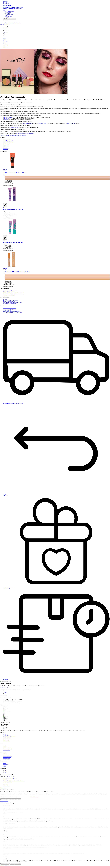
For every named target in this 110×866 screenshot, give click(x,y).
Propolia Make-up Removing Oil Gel (9, 308)
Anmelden (5, 745)
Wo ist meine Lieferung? (7, 749)
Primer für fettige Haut (71, 123)
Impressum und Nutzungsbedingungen (10, 778)
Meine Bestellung (6, 734)
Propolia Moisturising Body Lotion (9, 309)
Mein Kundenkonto (6, 741)
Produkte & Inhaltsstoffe (8, 140)
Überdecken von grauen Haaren (8, 294)
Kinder (5, 147)
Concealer (6, 119)
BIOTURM (5, 299)
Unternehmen (5, 784)
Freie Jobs (4, 766)
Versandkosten (7, 13)
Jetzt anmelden (5, 28)
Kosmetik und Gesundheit (8, 142)
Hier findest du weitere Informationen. (7, 687)
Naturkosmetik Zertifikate (7, 756)
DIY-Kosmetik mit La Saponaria (8, 291)
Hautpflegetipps (6, 139)
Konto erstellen (5, 32)
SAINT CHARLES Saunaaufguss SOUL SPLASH (12, 302)
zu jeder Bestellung (12, 8)
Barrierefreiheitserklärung (7, 781)
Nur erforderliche (17, 863)
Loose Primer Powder (42, 123)
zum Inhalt (5, 2)
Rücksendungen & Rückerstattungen (9, 736)
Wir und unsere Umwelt (7, 757)
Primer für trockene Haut (13, 127)
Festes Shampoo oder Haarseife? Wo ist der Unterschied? (13, 292)
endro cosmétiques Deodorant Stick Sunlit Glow (11, 311)
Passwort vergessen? (6, 747)
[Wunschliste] (4, 34)
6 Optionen (5, 268)
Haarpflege (5, 144)
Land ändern (11, 774)
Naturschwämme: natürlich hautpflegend (10, 290)
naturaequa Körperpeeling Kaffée (9, 301)
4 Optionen (5, 169)
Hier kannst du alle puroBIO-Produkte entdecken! (25, 133)
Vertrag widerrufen (3, 787)
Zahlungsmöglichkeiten (9, 14)
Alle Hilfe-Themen (8, 16)
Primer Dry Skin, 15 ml (13, 209)
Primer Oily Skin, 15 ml (13, 242)
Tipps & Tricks (6, 141)
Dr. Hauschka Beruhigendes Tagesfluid (10, 303)
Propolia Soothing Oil (7, 310)
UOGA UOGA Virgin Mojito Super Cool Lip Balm (12, 312)
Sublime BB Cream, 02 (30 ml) (14, 172)
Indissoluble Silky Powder (27, 123)
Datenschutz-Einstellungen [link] (7, 782)
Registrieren (5, 746)
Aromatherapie (6, 148)
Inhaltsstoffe (5, 755)
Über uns (4, 763)
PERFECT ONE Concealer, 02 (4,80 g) (16, 271)
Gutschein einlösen (6, 750)
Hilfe (4, 10)
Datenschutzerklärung (34, 796)
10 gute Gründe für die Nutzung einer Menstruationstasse (13, 293)
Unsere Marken (6, 143)
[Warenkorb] (56, 36)
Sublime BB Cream (7, 118)
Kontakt (6, 15)
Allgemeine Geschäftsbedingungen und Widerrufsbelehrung (13, 780)
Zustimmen (12, 863)
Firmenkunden (5, 740)
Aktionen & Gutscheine (7, 738)
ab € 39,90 (13, 7)
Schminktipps (6, 145)
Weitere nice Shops (6, 785)
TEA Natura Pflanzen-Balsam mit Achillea (10, 300)
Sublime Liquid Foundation (9, 117)
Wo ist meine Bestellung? (9, 11)
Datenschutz (5, 779)
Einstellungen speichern (5, 863)
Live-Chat (7, 17)
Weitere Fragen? (6, 739)
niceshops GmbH (9, 776)
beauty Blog (5, 753)
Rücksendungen (8, 12)
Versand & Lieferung (6, 735)
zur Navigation (5, 1)
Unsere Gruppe (5, 764)
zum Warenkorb (6, 3)
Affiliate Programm (6, 759)
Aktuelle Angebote (6, 758)
